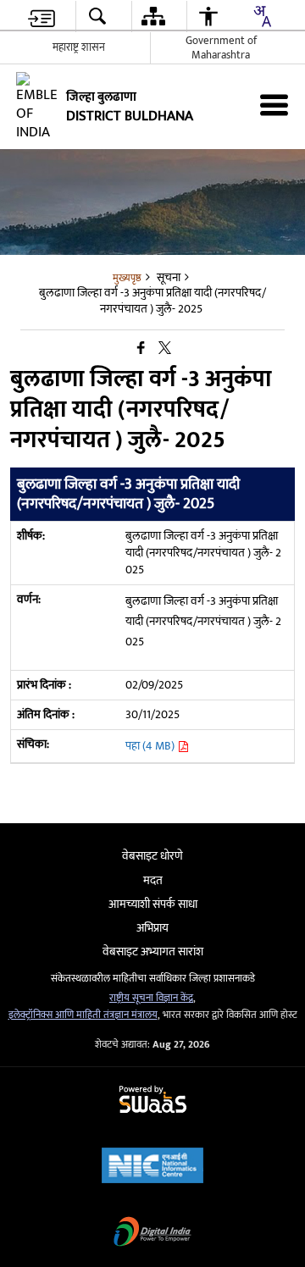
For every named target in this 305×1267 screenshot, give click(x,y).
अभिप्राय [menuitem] (152, 928)
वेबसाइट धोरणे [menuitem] (152, 856)
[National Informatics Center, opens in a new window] (152, 1167)
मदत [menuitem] (153, 880)
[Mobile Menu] (274, 104)
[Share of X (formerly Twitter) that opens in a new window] (164, 348)
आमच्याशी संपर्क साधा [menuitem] (152, 904)
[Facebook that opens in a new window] (141, 348)
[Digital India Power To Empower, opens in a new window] (152, 1233)
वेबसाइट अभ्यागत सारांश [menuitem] (153, 951)
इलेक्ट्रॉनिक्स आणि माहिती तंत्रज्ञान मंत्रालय (83, 1015)
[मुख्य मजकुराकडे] (41, 16)
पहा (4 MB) (151, 745)
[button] (96, 16)
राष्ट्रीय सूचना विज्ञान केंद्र (151, 998)
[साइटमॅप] (152, 16)
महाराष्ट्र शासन (79, 47)
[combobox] (261, 16)
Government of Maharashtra (221, 48)
